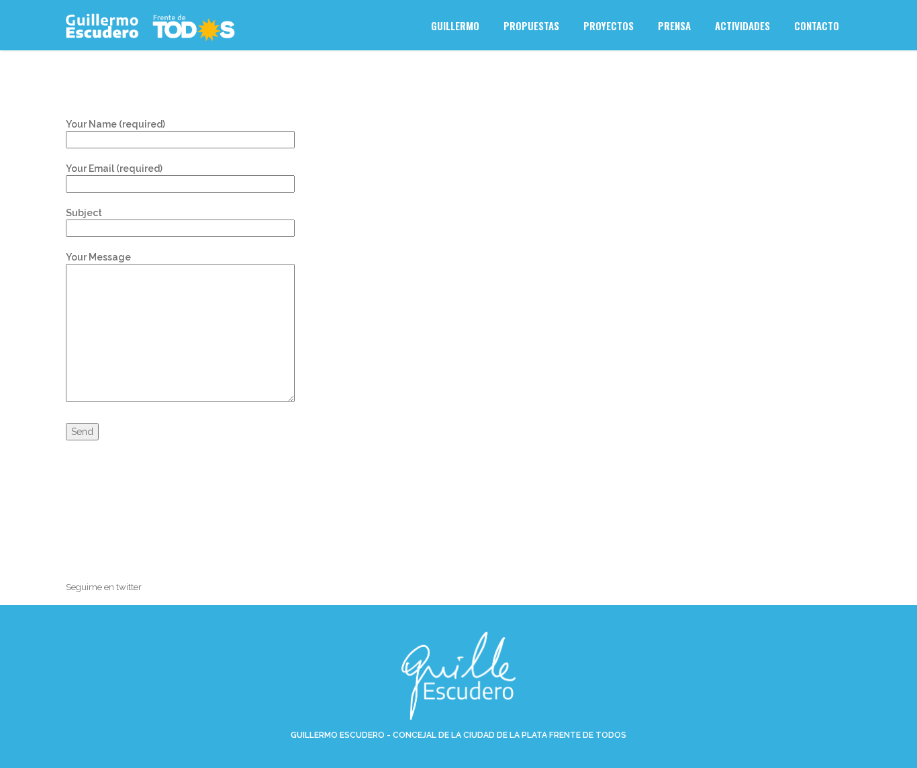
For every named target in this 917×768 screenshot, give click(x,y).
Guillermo (455, 25)
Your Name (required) (115, 124)
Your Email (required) (114, 168)
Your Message (98, 257)
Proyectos (608, 25)
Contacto (816, 25)
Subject (84, 212)
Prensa (674, 25)
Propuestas (531, 25)
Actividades (742, 25)
